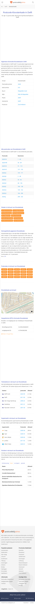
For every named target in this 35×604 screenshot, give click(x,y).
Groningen (4, 563)
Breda (3, 567)
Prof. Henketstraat (18, 220)
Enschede (4, 571)
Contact (3, 583)
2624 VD (22, 394)
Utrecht (3, 556)
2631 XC (22, 404)
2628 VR (11, 272)
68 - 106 (20, 183)
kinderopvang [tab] (5, 463)
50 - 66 (20, 179)
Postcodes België (23, 581)
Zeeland (21, 571)
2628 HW (4, 162)
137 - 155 (20, 169)
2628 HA (23, 274)
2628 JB (4, 176)
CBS (5, 256)
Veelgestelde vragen (7, 581)
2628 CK (22, 434)
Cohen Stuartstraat (16, 215)
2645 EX (22, 444)
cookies (32, 602)
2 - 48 (19, 176)
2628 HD (23, 277)
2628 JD (4, 183)
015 (19, 87)
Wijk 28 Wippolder (23, 94)
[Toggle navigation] (2, 2)
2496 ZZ (22, 401)
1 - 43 (19, 159)
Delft (19, 98)
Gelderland (22, 556)
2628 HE (30, 272)
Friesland (21, 554)
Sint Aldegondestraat (18, 210)
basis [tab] (11, 463)
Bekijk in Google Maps (7, 333)
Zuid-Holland (21, 104)
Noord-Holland (23, 565)
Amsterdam (4, 550)
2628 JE (4, 186)
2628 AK (22, 437)
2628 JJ (4, 196)
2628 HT (30, 277)
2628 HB (30, 269)
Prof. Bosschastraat (6, 213)
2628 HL (17, 272)
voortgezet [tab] (17, 463)
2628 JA (4, 173)
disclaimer (26, 602)
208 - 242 (20, 196)
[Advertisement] (17, 39)
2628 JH (4, 193)
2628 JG (4, 190)
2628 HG (23, 272)
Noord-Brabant (23, 563)
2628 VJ (17, 274)
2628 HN (17, 269)
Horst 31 (10, 589)
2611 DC (22, 440)
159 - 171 (20, 173)
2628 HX (4, 166)
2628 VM (30, 274)
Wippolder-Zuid (22, 91)
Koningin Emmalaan (6, 210)
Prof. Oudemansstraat (18, 213)
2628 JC (4, 179)
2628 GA (22, 430)
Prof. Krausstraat (18, 218)
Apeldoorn (4, 573)
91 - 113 (20, 166)
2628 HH (4, 272)
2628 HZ (4, 169)
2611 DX (22, 397)
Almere (3, 565)
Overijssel (21, 567)
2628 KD (11, 277)
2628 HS (4, 277)
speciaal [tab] (23, 463)
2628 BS (17, 277)
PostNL (21, 585)
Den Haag (4, 554)
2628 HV (4, 159)
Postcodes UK (22, 583)
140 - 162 (20, 190)
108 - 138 (20, 186)
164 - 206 (20, 193)
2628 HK (4, 269)
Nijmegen (4, 569)
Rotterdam (4, 552)
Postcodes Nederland (7, 579)
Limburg (21, 560)
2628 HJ (10, 274)
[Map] (17, 302)
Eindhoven (4, 558)
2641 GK (22, 407)
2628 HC (23, 269)
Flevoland (21, 552)
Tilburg (3, 560)
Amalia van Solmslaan (7, 218)
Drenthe (21, 550)
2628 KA (4, 274)
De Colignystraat (6, 215)
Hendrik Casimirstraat (7, 220)
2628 (19, 84)
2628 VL (10, 269)
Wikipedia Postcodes (24, 579)
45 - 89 (20, 162)
